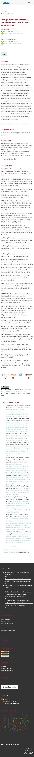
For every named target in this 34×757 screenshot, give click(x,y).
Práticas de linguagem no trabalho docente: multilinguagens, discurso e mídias (18, 490)
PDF (4, 54)
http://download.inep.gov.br (19, 315)
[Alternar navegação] (28, 2)
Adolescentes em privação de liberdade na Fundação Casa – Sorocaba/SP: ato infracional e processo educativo (18, 594)
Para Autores (5, 621)
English (3, 666)
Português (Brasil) (7, 671)
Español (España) (6, 669)
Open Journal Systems (8, 630)
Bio (2, 36)
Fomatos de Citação (9, 159)
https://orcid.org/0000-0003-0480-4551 (13, 43)
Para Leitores (5, 619)
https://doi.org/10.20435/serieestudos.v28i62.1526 (15, 124)
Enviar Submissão (9, 687)
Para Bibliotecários (7, 624)
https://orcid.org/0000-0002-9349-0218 (13, 33)
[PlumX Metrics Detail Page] (5, 639)
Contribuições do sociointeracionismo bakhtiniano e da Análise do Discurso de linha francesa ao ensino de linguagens (19, 603)
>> (15, 546)
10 (12, 546)
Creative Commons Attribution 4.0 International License (16, 390)
